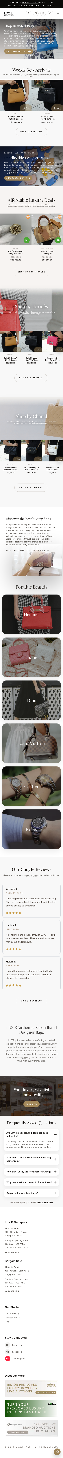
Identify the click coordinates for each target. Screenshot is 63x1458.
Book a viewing (12, 1313)
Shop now (31, 1104)
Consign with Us (12, 1317)
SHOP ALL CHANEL (31, 487)
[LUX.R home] (9, 14)
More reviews (31, 1001)
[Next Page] (59, 101)
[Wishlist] (36, 13)
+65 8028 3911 (30, 2)
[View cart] (43, 13)
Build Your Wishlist (18, 49)
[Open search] (50, 13)
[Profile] (28, 13)
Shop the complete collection (25, 550)
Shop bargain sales (31, 272)
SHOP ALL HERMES (31, 378)
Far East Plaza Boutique (23, 5)
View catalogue (31, 132)
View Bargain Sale (16, 178)
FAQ (7, 1321)
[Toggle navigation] (58, 13)
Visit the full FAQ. (45, 1202)
